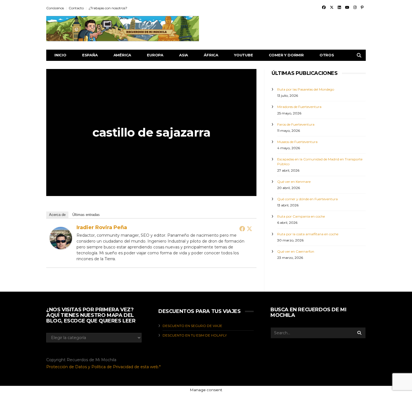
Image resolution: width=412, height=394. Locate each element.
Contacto (76, 8)
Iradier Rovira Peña (102, 227)
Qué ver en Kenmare (294, 181)
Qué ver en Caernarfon (295, 251)
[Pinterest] (362, 7)
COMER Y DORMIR (286, 55)
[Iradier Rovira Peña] (61, 237)
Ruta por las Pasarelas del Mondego (305, 89)
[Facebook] (324, 7)
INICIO (60, 55)
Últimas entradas (86, 215)
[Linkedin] (339, 7)
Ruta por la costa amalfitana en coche (307, 234)
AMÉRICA (122, 55)
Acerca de (57, 215)
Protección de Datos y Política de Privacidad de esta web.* (103, 366)
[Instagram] (355, 7)
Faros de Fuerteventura (295, 124)
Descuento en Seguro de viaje (192, 326)
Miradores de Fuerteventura (299, 107)
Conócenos (55, 8)
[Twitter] (332, 7)
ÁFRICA (211, 55)
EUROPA (155, 55)
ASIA (183, 55)
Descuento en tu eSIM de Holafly (195, 335)
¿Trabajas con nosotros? (108, 8)
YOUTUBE (243, 55)
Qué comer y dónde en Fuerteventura (307, 199)
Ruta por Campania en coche (301, 216)
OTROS (327, 55)
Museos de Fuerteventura (297, 142)
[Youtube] (347, 7)
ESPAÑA (90, 55)
